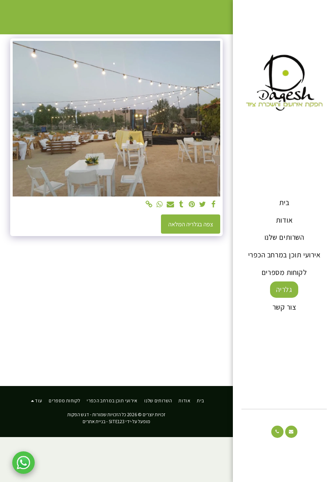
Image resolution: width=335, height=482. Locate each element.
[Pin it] (192, 205)
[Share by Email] (170, 205)
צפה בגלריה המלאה (190, 224)
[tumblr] (181, 205)
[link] (149, 205)
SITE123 (117, 421)
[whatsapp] (160, 205)
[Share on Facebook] (213, 205)
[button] (291, 432)
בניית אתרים (94, 421)
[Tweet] (203, 205)
